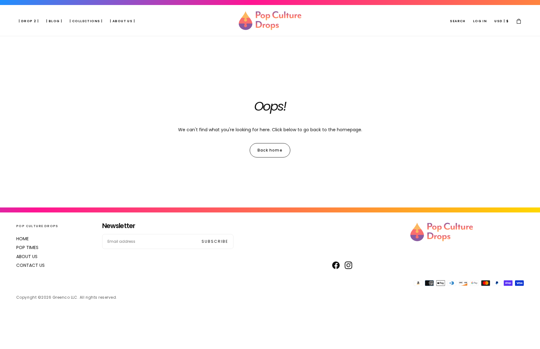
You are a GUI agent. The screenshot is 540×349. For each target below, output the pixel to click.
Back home (270, 150)
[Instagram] (348, 265)
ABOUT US (27, 256)
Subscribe (215, 241)
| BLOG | (54, 21)
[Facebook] (336, 265)
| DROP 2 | (29, 21)
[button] (457, 21)
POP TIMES (27, 247)
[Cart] (518, 21)
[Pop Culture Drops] (441, 232)
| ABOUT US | (122, 21)
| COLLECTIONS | (86, 21)
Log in (480, 21)
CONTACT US (30, 265)
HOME (22, 239)
